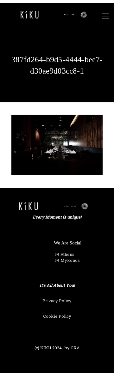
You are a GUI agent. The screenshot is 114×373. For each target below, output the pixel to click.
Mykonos (70, 260)
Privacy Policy (57, 301)
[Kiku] (57, 14)
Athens (67, 254)
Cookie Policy (57, 316)
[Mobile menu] (105, 15)
